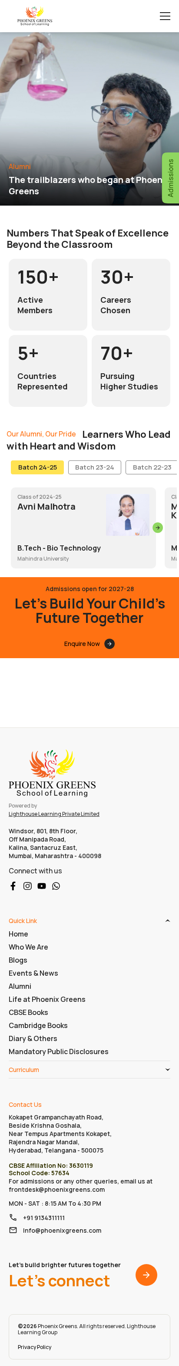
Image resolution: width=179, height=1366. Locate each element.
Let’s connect (65, 1275)
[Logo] (34, 16)
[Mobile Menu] (165, 16)
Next (158, 528)
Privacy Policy (34, 1347)
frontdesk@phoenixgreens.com (57, 1189)
